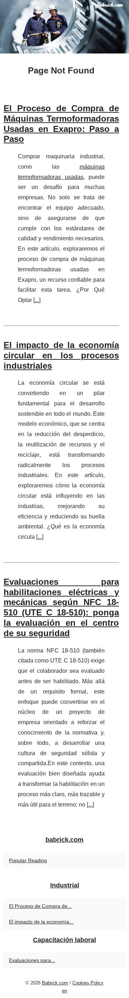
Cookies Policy (88, 983)
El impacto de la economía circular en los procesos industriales (61, 355)
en (64, 990)
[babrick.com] (64, 26)
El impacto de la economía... (41, 922)
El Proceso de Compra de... (40, 906)
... (37, 300)
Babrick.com (55, 983)
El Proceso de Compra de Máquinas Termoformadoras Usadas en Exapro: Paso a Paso (61, 123)
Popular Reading (28, 860)
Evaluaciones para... (32, 960)
